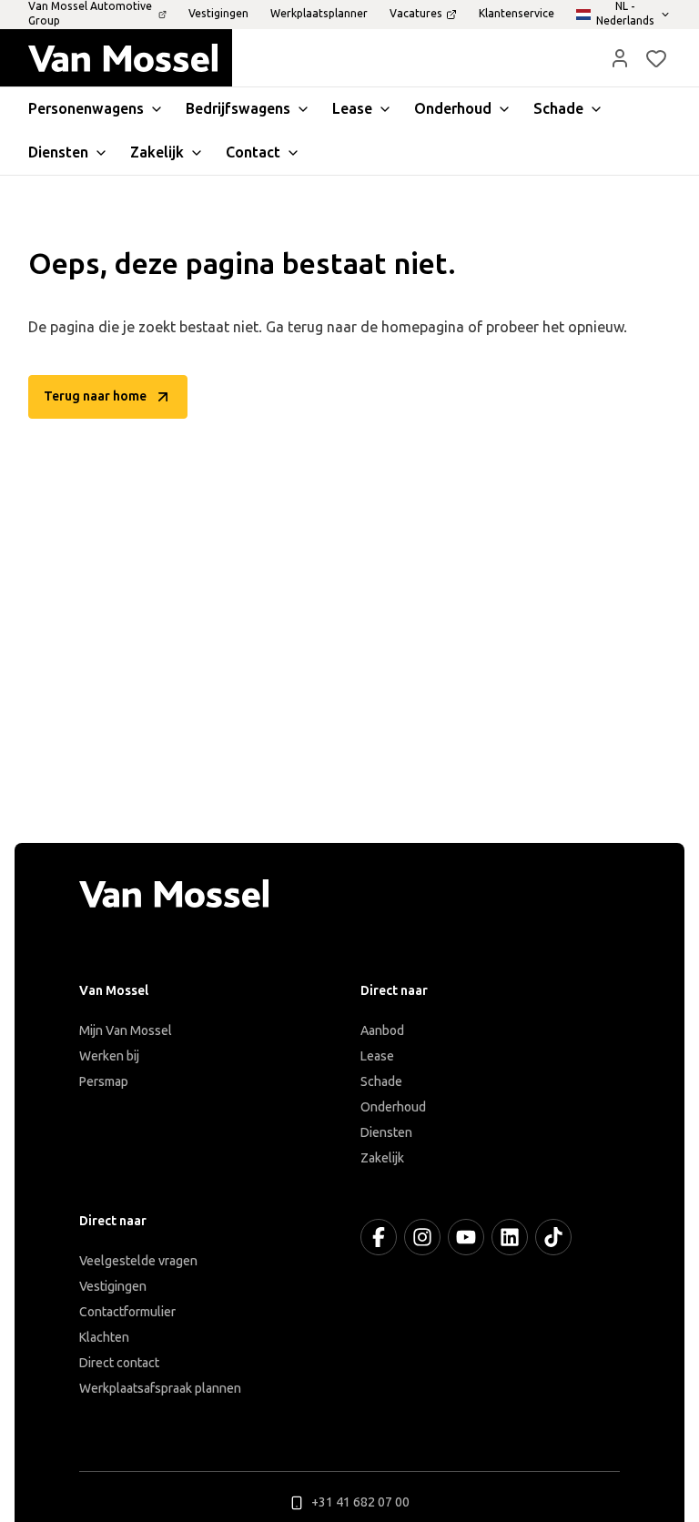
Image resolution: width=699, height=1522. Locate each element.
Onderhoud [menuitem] (452, 108)
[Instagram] (422, 1237)
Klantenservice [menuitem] (516, 13)
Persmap (103, 1082)
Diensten (386, 1133)
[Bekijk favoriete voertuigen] (656, 58)
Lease (377, 1056)
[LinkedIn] (509, 1237)
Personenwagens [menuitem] (86, 108)
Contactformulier (127, 1312)
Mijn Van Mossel (125, 1031)
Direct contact (119, 1363)
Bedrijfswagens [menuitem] (238, 108)
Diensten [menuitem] (58, 152)
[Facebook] (378, 1237)
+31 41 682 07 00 (360, 1502)
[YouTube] (466, 1237)
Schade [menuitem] (558, 108)
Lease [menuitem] (352, 108)
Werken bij (109, 1056)
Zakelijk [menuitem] (157, 152)
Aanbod (382, 1031)
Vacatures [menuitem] (416, 13)
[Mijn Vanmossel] (619, 58)
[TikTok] (553, 1237)
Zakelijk (382, 1158)
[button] (619, 58)
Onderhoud (393, 1107)
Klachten (104, 1337)
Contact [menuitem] (253, 152)
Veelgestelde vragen (138, 1261)
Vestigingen (113, 1286)
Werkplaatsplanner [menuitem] (319, 13)
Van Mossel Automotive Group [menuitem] (90, 13)
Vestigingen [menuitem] (218, 13)
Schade (381, 1082)
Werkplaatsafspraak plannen (160, 1388)
